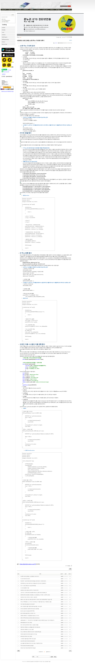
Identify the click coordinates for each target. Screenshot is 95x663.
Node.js (3, 41)
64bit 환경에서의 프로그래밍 (26, 622)
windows (3, 34)
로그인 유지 (5, 17)
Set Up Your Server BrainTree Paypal (28, 647)
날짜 (65, 573)
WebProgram (4, 37)
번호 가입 (10, 9)
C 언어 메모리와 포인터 (25, 578)
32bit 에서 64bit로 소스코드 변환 (27, 629)
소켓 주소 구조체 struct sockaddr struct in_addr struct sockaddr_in (34, 592)
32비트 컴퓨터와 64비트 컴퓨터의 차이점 (29, 634)
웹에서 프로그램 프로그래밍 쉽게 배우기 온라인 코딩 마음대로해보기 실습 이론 (36, 599)
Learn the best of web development (28, 641)
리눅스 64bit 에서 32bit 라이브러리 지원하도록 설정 (31, 631)
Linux (3, 32)
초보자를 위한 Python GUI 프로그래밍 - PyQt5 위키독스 (32, 643)
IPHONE (3, 30)
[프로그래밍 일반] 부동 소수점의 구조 (28, 613)
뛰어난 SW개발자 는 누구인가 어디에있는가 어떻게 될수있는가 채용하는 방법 (36, 601)
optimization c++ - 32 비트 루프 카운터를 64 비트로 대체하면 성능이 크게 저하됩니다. (37, 620)
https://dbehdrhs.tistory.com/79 (28, 564)
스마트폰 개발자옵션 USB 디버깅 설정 (28, 638)
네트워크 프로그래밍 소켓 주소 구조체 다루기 (30, 40)
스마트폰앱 (38, 9)
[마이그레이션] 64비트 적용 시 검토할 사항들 (29, 624)
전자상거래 (4, 9)
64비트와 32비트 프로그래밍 (26, 636)
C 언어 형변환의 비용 (25, 587)
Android (3, 27)
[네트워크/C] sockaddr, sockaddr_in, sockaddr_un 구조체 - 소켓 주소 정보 (35, 594)
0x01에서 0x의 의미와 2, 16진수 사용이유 (29, 597)
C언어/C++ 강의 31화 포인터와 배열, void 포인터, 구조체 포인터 (33, 581)
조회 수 (69, 573)
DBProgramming (5, 39)
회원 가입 (3, 19)
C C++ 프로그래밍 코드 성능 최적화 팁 (28, 585)
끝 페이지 (48, 651)
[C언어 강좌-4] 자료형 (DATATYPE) (27, 611)
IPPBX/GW (26, 9)
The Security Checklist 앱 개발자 (27, 645)
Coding (31, 9)
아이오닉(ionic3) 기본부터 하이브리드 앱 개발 (30, 608)
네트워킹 (52, 9)
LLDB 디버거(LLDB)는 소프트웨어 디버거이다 (30, 576)
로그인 (63, 37)
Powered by (36, 661)
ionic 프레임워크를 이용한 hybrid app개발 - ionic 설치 (31, 606)
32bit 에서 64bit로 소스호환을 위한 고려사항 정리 (30, 627)
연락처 (63, 9)
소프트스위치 (45, 9)
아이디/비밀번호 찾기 (6, 20)
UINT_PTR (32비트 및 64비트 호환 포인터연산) (30, 617)
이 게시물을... (68, 565)
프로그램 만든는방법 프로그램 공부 (28, 604)
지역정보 (69, 9)
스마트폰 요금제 (18, 9)
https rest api (4, 44)
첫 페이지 (41, 651)
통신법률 (58, 9)
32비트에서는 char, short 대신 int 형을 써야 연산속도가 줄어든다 (33, 583)
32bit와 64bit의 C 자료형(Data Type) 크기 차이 (30, 615)
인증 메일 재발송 (5, 21)
